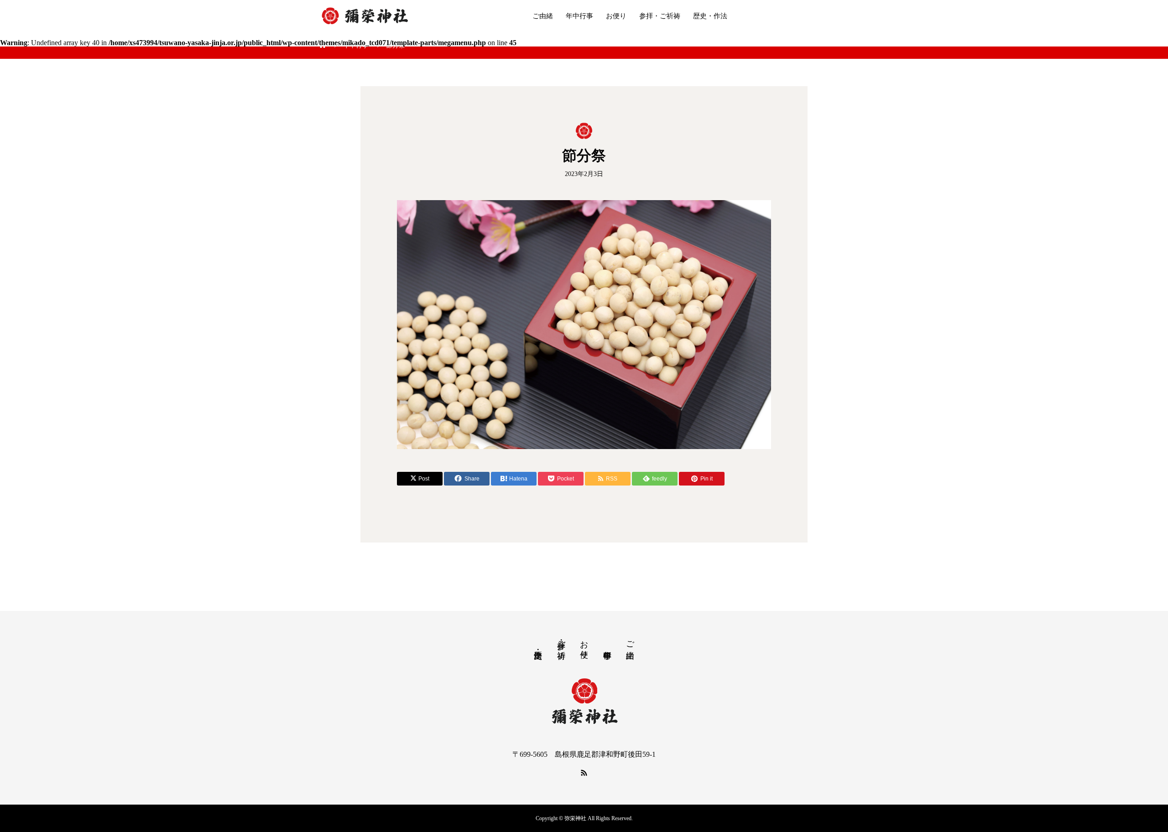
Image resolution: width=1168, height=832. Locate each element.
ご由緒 (542, 16)
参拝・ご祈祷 (659, 16)
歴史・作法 (710, 16)
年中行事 (579, 16)
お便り (616, 16)
